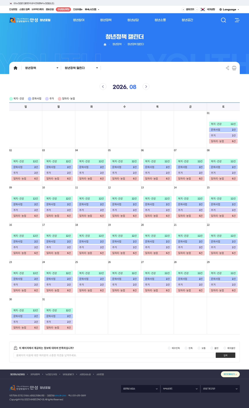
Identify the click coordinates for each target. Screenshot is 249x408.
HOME (15, 68)
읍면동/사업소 (129, 389)
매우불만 (231, 348)
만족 (191, 348)
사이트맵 (100, 374)
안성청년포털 (63, 9)
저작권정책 (34, 374)
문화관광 (50, 9)
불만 (216, 348)
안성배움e (77, 9)
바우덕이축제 (38, 9)
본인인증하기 (228, 374)
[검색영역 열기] (223, 20)
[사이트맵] (237, 20)
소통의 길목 (24, 9)
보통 (204, 348)
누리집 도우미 (51, 374)
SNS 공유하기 (227, 68)
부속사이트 (92, 10)
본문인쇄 (234, 68)
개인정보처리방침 (17, 374)
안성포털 (13, 9)
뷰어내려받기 (68, 374)
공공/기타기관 (209, 389)
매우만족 (176, 348)
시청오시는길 (85, 374)
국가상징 (211, 9)
